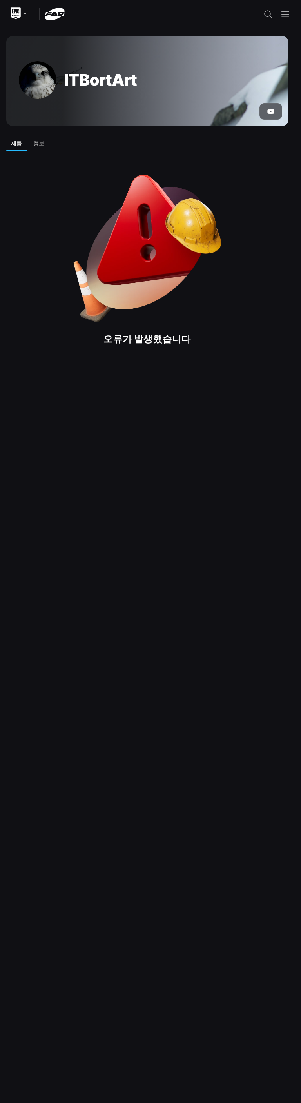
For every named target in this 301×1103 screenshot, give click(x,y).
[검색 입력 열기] (268, 14)
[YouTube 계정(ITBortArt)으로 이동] (271, 111)
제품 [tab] (16, 143)
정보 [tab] (39, 143)
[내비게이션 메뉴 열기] (285, 14)
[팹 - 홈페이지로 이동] (55, 13)
